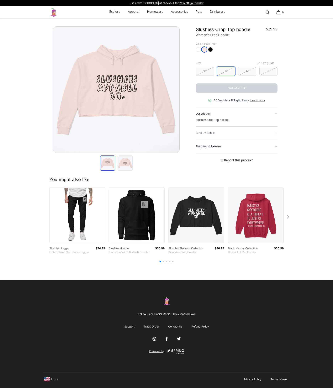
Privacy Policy (252, 379)
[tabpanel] (116, 89)
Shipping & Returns (208, 146)
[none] (265, 63)
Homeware (155, 11)
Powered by (156, 351)
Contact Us (175, 326)
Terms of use (279, 379)
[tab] (107, 163)
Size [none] (199, 63)
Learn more (257, 100)
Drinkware (217, 11)
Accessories (179, 11)
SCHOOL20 (151, 3)
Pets (199, 11)
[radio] (205, 71)
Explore (114, 11)
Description (203, 113)
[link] (77, 215)
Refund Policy (200, 326)
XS (204, 71)
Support (129, 326)
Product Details (205, 133)
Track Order (151, 326)
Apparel (133, 11)
